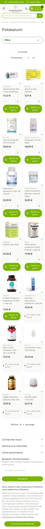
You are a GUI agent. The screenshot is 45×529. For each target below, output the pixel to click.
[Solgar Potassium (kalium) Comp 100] (11, 382)
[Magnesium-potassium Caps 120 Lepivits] (11, 176)
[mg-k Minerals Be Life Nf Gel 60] (11, 125)
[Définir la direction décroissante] (33, 58)
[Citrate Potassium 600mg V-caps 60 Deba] (33, 176)
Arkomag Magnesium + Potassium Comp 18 (33, 300)
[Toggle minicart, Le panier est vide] (32, 9)
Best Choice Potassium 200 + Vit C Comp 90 (10, 350)
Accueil (5, 22)
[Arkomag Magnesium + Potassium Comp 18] (33, 283)
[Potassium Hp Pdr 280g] (33, 125)
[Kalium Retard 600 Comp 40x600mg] (11, 74)
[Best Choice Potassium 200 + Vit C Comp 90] (11, 333)
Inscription (22, 479)
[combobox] (19, 15)
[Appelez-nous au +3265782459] (26, 8)
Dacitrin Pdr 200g (11, 244)
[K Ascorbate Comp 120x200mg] (33, 333)
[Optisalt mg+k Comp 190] (33, 382)
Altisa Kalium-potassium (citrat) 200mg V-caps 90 (32, 247)
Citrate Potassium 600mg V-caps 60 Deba (32, 193)
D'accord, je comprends (22, 524)
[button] (22, 40)
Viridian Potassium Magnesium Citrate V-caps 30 (11, 300)
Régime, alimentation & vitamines (24, 22)
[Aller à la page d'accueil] (15, 8)
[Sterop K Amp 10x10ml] (33, 74)
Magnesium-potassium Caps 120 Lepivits (11, 191)
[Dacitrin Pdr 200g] (11, 230)
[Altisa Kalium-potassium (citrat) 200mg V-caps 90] (33, 230)
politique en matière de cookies (18, 517)
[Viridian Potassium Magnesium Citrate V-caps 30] (11, 283)
